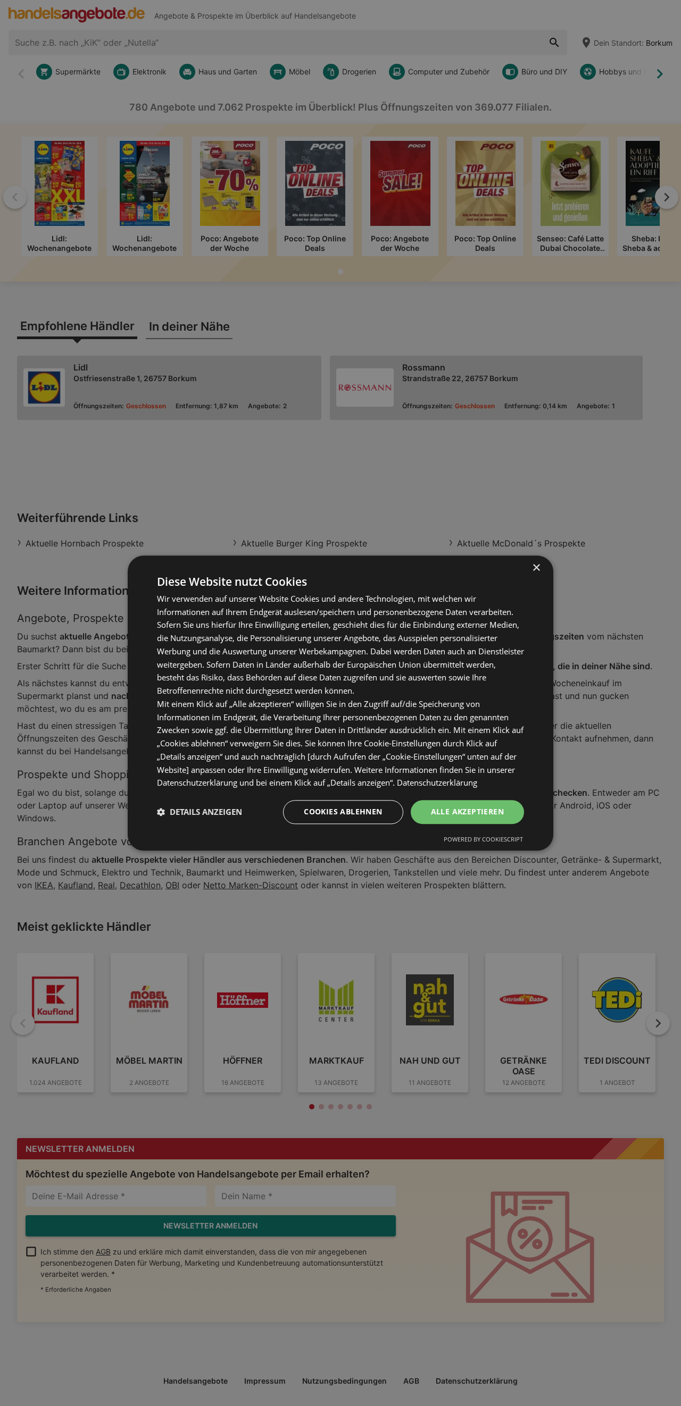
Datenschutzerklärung (437, 783)
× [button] (536, 568)
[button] (199, 812)
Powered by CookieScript (483, 839)
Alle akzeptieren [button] (467, 811)
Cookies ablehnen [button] (343, 811)
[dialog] (340, 703)
